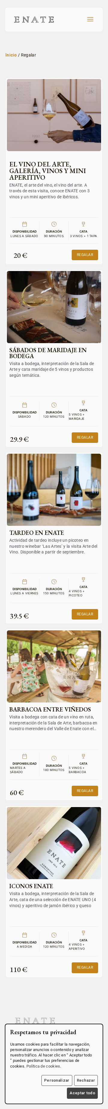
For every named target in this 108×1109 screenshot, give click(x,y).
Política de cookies (43, 1066)
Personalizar (57, 1080)
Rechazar (86, 1080)
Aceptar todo (82, 1093)
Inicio (11, 55)
